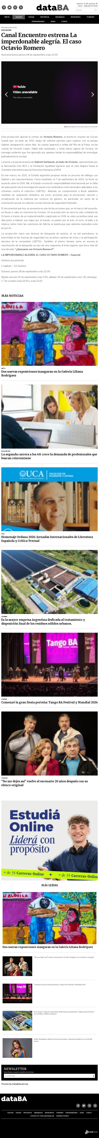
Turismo (90, 17)
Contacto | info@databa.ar (42, 1116)
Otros (64, 21)
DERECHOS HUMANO (91, 127)
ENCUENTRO (72, 127)
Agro (53, 21)
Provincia (44, 17)
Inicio (7, 17)
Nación (19, 17)
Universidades (38, 21)
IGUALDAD (80, 127)
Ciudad (31, 17)
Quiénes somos (62, 1116)
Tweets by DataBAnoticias (14, 1084)
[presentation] (6, 95)
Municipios (76, 17)
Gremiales (60, 17)
